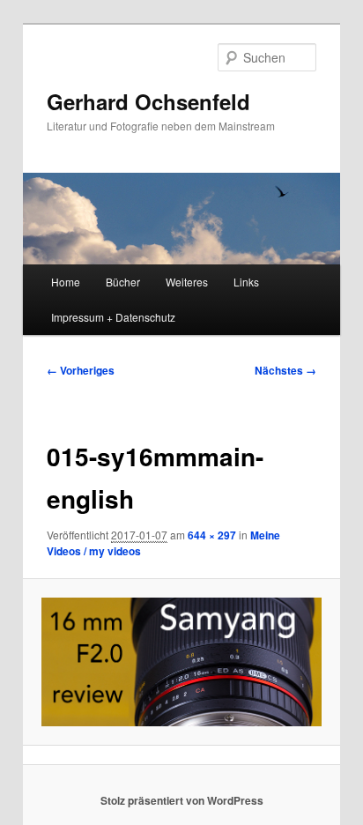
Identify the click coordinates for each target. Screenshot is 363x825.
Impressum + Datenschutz (113, 316)
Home (65, 281)
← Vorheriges (81, 370)
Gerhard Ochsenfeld (148, 101)
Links (246, 281)
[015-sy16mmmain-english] (181, 662)
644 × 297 (212, 535)
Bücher (123, 281)
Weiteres (187, 281)
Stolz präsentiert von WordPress (181, 800)
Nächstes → (285, 370)
